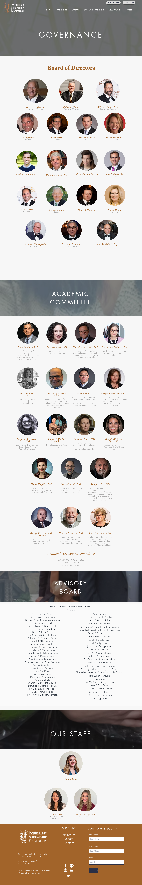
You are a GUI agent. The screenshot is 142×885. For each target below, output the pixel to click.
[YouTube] (72, 866)
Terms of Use (35, 873)
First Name (93, 835)
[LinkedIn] (72, 870)
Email (91, 858)
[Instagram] (65, 870)
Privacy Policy (24, 873)
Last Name (93, 846)
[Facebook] (65, 866)
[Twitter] (68, 876)
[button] (47, 8)
